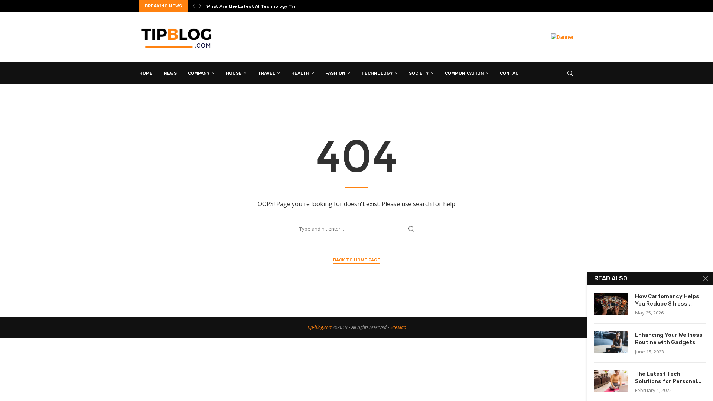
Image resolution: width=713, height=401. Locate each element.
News (170, 73)
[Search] (570, 73)
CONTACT (511, 73)
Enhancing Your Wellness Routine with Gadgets (669, 339)
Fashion (335, 73)
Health (300, 73)
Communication (464, 73)
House (234, 73)
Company (199, 73)
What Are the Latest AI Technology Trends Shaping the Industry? (282, 6)
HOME (146, 73)
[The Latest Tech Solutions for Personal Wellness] (611, 381)
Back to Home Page (356, 260)
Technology (377, 73)
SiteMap (398, 327)
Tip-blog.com (319, 327)
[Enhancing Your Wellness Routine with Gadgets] (611, 342)
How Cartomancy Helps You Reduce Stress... (667, 300)
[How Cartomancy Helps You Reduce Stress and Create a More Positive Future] (611, 304)
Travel (266, 73)
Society (419, 73)
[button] (193, 6)
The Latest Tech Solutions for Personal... (668, 378)
